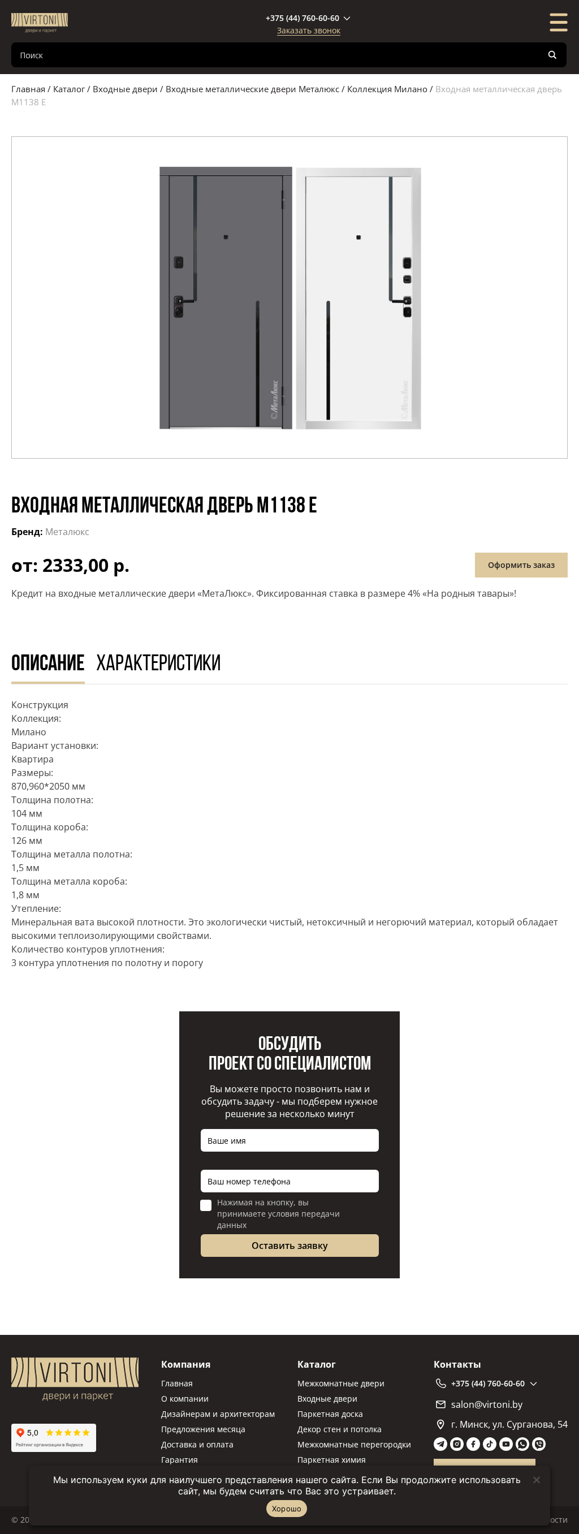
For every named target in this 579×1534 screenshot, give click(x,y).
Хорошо (287, 1508)
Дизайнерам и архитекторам (218, 1413)
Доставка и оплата (197, 1444)
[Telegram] (440, 1444)
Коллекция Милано (387, 88)
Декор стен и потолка (339, 1429)
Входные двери (125, 88)
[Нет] (536, 1479)
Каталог (69, 88)
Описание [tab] (48, 664)
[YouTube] (506, 1444)
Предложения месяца (203, 1429)
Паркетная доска (330, 1413)
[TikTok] (489, 1444)
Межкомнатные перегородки (354, 1444)
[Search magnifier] (552, 54)
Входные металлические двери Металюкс (252, 88)
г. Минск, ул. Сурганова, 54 (509, 1424)
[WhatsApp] (522, 1444)
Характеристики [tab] (158, 664)
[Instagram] (457, 1444)
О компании (185, 1398)
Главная (28, 88)
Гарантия (179, 1459)
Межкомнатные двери (340, 1383)
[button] (289, 297)
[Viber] (539, 1444)
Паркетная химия (331, 1459)
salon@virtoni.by (486, 1404)
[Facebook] (473, 1444)
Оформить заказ (521, 564)
